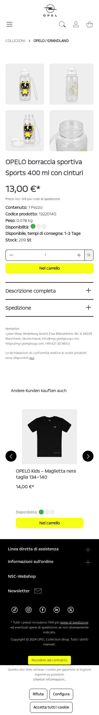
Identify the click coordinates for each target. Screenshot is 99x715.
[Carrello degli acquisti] (90, 23)
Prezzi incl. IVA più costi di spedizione (33, 199)
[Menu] (9, 22)
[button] (25, 84)
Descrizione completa (31, 290)
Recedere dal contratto (49, 660)
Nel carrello (49, 268)
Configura (61, 694)
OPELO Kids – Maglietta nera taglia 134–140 (46, 474)
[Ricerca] (62, 26)
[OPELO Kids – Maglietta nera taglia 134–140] (49, 436)
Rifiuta (38, 694)
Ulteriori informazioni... (49, 679)
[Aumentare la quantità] (79, 255)
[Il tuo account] (76, 23)
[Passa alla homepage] (50, 10)
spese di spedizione (74, 622)
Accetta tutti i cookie (51, 707)
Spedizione (18, 307)
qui (31, 358)
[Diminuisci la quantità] (11, 255)
